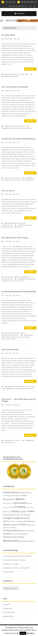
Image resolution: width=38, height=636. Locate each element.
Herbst (9, 511)
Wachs (15, 537)
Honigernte (7, 178)
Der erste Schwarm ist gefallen (15, 87)
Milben (9, 337)
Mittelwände (20, 521)
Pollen (22, 524)
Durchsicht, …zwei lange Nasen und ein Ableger (19, 400)
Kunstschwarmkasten (26, 180)
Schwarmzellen (27, 128)
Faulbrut (11, 507)
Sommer (7, 534)
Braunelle (29, 503)
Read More (30, 633)
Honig (22, 74)
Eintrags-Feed (7, 608)
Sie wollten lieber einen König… (15, 238)
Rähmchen (6, 527)
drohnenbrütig (31, 279)
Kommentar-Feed (9, 612)
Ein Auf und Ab (8, 191)
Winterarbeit (10, 540)
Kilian (18, 39)
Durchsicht (17, 74)
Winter (21, 537)
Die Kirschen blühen (10, 350)
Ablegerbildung (8, 74)
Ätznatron (30, 541)
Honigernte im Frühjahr (10, 564)
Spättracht (24, 534)
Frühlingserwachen (19, 386)
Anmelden (6, 604)
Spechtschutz (16, 534)
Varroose (16, 335)
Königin (8, 180)
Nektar (6, 524)
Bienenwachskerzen (8, 503)
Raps (16, 76)
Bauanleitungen (17, 495)
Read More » (30, 69)
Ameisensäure (24, 492)
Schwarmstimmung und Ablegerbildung (19, 292)
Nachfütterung (29, 521)
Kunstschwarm (15, 178)
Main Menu (21, 13)
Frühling (18, 388)
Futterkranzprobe (30, 507)
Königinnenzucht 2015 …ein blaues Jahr (16, 568)
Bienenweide (20, 503)
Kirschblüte (24, 388)
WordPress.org (8, 616)
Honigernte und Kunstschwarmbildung (18, 139)
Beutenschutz (9, 499)
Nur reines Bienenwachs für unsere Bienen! (17, 556)
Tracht (27, 74)
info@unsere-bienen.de (28, 2)
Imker (13, 442)
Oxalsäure (14, 525)
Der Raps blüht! (8, 35)
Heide (5, 511)
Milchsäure (14, 337)
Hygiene (23, 511)
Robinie (33, 525)
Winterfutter (23, 541)
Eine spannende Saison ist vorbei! (14, 560)
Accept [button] (23, 633)
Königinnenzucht (26, 277)
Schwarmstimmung (19, 126)
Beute (24, 495)
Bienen (4, 442)
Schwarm (13, 527)
